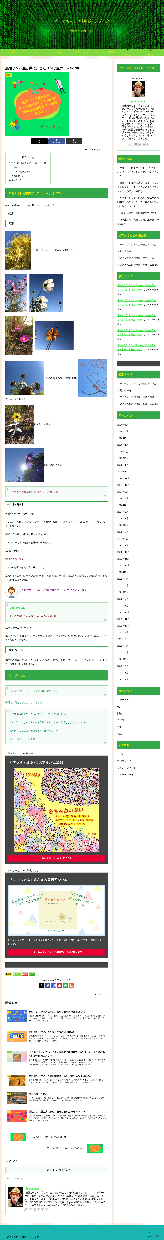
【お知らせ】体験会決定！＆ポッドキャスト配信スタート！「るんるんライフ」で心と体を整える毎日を (138, 187)
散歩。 (17, 167)
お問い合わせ (124, 251)
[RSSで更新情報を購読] (71, 985)
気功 (33, 974)
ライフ (18, 974)
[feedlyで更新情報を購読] (65, 985)
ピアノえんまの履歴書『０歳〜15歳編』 (138, 265)
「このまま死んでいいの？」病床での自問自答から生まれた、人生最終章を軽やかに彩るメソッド (138, 202)
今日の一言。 (17, 180)
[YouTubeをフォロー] (59, 985)
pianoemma (32, 1188)
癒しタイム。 (20, 176)
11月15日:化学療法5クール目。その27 (29, 163)
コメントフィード (126, 768)
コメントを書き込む (57, 1169)
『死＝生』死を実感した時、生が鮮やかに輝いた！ (138, 221)
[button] (74, 141)
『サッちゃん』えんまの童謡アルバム (137, 244)
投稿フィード (124, 761)
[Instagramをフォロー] (53, 985)
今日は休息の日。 (24, 171)
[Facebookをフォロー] (47, 985)
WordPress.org (125, 774)
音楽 (25, 974)
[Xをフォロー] (41, 985)
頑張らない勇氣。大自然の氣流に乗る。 (138, 213)
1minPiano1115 (18, 608)
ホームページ (154, 1232)
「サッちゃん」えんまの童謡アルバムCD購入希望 (57, 952)
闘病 (9, 974)
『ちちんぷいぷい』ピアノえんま (56, 858)
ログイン (122, 754)
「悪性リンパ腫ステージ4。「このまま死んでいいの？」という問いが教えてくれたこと (138, 172)
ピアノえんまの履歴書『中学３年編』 (137, 258)
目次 (24, 157)
